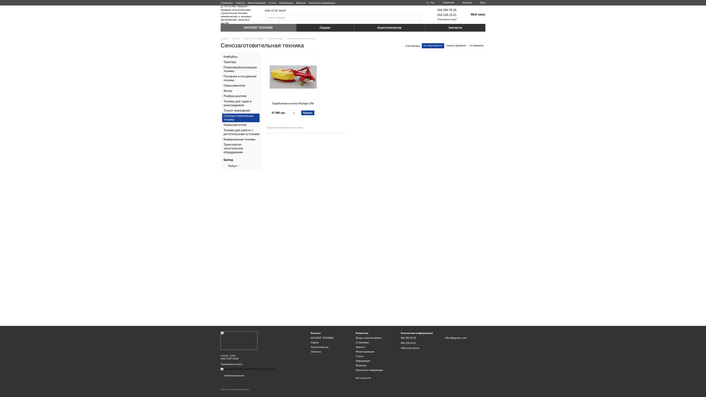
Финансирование (257, 3)
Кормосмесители (235, 124)
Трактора (230, 62)
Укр (427, 3)
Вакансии (301, 3)
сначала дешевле (456, 45)
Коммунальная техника (239, 139)
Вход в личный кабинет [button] (369, 338)
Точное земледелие (237, 110)
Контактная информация (322, 3)
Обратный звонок (410, 348)
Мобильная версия (234, 375)
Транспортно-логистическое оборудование (233, 148)
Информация (286, 3)
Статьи (272, 3)
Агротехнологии (389, 27)
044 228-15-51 (447, 15)
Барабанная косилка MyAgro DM (293, 103)
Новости (240, 3)
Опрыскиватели (234, 85)
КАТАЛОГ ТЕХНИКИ (258, 27)
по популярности (433, 45)
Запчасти (455, 27)
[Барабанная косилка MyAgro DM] (293, 77)
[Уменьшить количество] (289, 113)
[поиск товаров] (418, 17)
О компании (227, 3)
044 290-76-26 (447, 10)
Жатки (228, 90)
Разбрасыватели (235, 96)
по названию (477, 45)
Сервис (325, 27)
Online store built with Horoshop (235, 389)
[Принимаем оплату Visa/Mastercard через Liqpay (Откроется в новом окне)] (247, 369)
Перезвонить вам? (447, 19)
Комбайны (231, 56)
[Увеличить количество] (298, 113)
